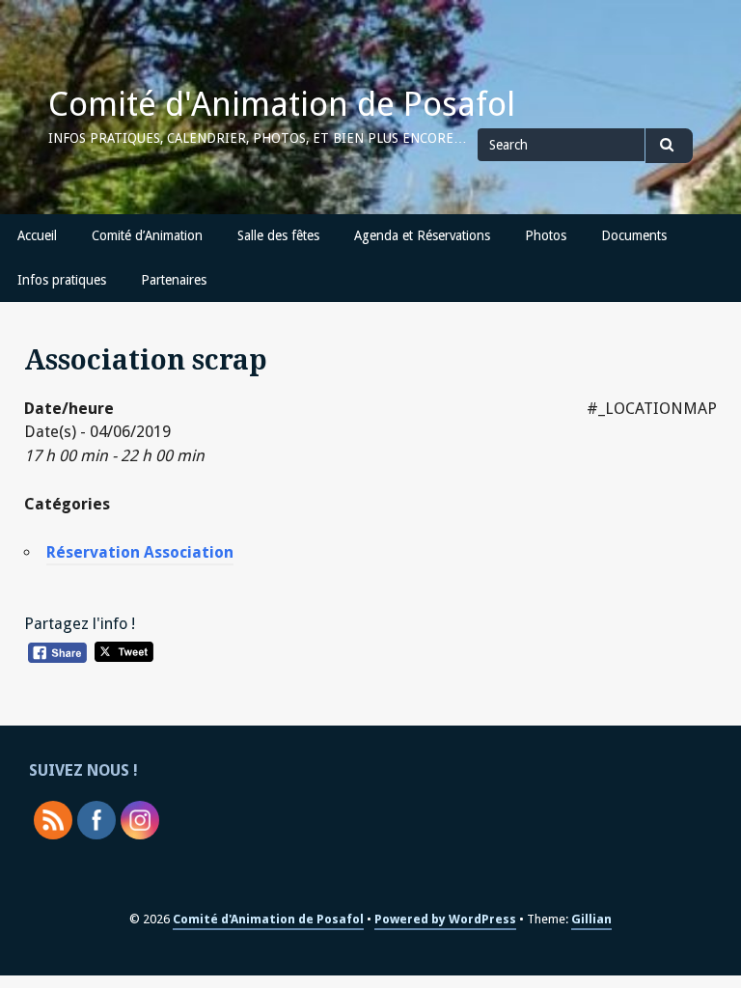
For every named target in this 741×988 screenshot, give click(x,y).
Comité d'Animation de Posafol (281, 104)
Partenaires (173, 280)
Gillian (591, 919)
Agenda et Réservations (422, 235)
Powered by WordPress (445, 919)
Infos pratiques (61, 280)
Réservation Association (139, 552)
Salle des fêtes (278, 235)
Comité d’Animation (147, 235)
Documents (634, 235)
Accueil (37, 235)
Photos (545, 235)
